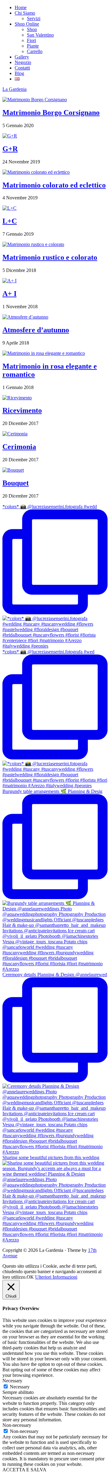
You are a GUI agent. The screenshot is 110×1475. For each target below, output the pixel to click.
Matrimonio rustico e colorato (49, 257)
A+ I (9, 294)
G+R (10, 149)
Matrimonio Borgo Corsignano (51, 112)
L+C (9, 221)
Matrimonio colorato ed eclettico (54, 185)
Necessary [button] (12, 1380)
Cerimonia (19, 447)
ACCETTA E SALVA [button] (24, 1469)
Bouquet (15, 483)
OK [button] (30, 1277)
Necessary (20, 1386)
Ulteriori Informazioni (56, 1277)
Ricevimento (22, 410)
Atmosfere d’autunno (35, 330)
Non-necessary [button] (16, 1425)
